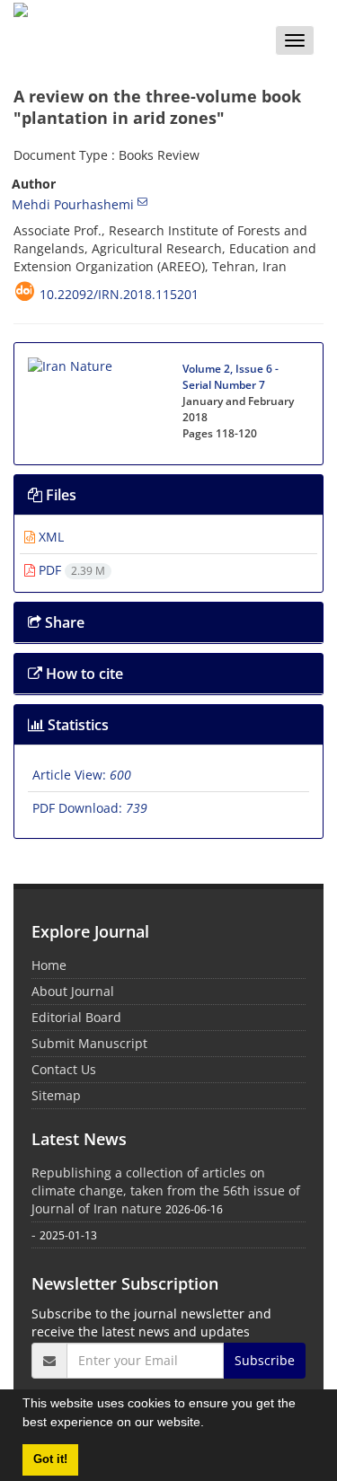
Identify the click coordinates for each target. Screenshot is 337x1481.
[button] (210, 1424)
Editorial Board (76, 1017)
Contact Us (63, 1069)
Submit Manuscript (89, 1043)
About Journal (72, 991)
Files (59, 495)
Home (49, 965)
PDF (70, 569)
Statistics (76, 725)
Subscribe (265, 1360)
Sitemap (56, 1095)
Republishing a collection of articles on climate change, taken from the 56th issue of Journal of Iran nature (165, 1190)
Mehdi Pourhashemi (73, 204)
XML (49, 536)
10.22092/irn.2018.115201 (119, 294)
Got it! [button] (50, 1459)
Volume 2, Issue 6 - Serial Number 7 (230, 376)
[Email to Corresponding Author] (142, 201)
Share (62, 622)
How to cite (82, 673)
